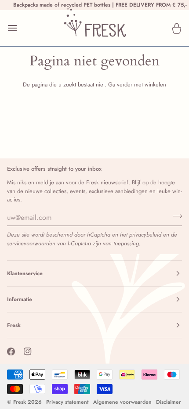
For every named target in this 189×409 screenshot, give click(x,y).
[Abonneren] (174, 216)
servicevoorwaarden (31, 243)
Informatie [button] (19, 299)
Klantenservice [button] (25, 273)
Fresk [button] (14, 325)
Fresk (19, 402)
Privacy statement (67, 402)
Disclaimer (168, 402)
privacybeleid (145, 234)
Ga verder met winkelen (137, 84)
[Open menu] (20, 28)
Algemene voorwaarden (122, 402)
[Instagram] (28, 351)
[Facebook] (11, 351)
